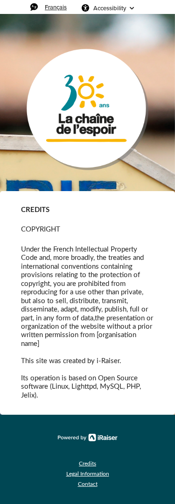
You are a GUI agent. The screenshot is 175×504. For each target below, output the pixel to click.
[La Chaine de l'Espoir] (87, 109)
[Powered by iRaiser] (88, 437)
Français (56, 7)
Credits (87, 463)
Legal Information (87, 474)
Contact (88, 484)
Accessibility (109, 8)
